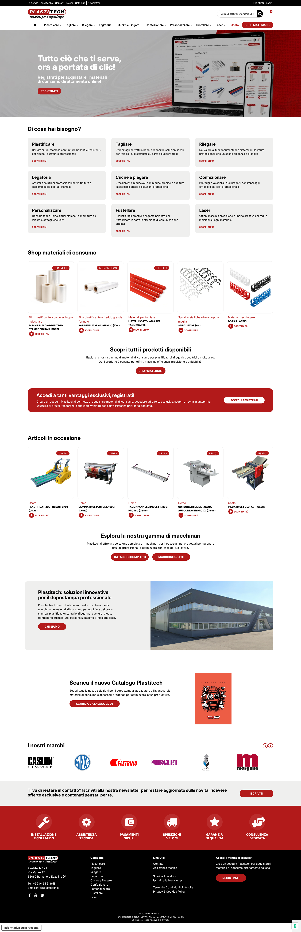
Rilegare (87, 25)
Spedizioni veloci (172, 836)
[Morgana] (247, 762)
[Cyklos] (82, 762)
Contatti (158, 863)
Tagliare (70, 25)
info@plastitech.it (47, 887)
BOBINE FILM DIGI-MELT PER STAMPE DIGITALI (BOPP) (46, 327)
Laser (219, 25)
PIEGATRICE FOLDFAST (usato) (246, 506)
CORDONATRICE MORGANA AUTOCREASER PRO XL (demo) (196, 508)
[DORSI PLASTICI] (250, 287)
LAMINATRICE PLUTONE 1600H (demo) (97, 508)
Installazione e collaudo (43, 836)
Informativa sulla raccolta (21, 927)
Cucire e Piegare (128, 25)
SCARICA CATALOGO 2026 (94, 703)
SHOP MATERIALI (256, 25)
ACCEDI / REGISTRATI (244, 400)
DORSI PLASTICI (237, 321)
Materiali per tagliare (141, 317)
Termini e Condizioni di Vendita (173, 887)
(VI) (65, 876)
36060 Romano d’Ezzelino (45, 876)
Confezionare (155, 25)
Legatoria (105, 25)
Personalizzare (180, 25)
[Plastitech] (47, 13)
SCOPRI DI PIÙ (39, 161)
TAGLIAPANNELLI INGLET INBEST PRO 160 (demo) (148, 508)
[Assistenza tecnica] (86, 823)
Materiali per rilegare (241, 317)
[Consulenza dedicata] (257, 823)
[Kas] (206, 762)
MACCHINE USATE (171, 557)
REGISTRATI (231, 878)
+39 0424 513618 (44, 883)
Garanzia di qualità (214, 836)
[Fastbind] (123, 762)
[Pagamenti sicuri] (129, 823)
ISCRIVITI (256, 793)
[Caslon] (41, 762)
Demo (82, 503)
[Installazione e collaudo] (44, 823)
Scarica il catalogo (165, 876)
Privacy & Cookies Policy (169, 891)
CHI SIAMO (52, 626)
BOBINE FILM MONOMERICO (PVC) (99, 325)
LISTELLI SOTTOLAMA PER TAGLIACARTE (144, 323)
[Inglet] (165, 762)
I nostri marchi (46, 745)
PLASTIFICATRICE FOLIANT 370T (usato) (48, 508)
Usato (235, 25)
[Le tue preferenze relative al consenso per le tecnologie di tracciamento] (295, 926)
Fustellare (202, 25)
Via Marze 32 (36, 872)
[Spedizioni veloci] (172, 823)
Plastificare (51, 25)
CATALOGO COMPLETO (130, 557)
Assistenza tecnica (86, 836)
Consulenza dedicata (257, 836)
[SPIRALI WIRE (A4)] (200, 287)
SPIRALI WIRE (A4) (189, 325)
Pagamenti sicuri (129, 836)
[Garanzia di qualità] (215, 823)
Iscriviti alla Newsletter (167, 880)
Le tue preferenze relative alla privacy (150, 920)
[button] (265, 745)
